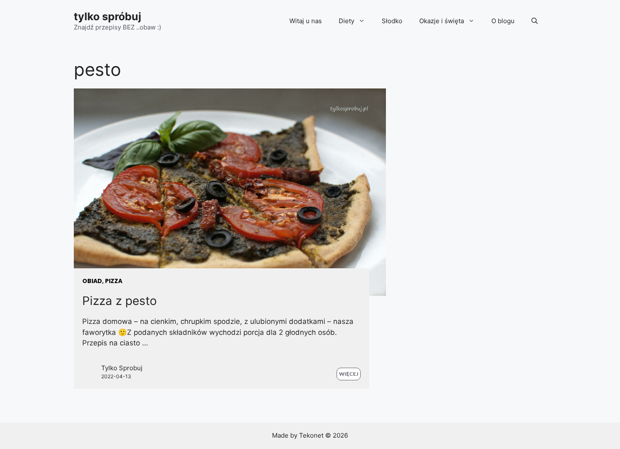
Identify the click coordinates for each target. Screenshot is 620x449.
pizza (113, 281)
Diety (346, 21)
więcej (348, 374)
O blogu (503, 21)
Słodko (392, 21)
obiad (92, 281)
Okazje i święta (441, 21)
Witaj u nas (305, 21)
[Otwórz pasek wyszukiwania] (534, 21)
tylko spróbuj (107, 16)
